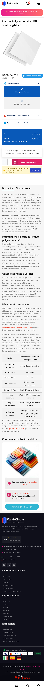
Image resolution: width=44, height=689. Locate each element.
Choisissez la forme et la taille (23, 115)
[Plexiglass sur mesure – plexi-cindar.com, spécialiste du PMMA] (11, 3)
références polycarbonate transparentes (17, 327)
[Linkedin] (9, 565)
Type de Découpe (23, 83)
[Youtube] (14, 565)
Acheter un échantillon (22, 506)
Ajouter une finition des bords (23, 122)
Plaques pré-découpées (22, 104)
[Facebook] (4, 565)
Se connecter (35, 170)
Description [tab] (7, 188)
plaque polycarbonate (17, 428)
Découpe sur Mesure (22, 92)
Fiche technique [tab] (23, 188)
